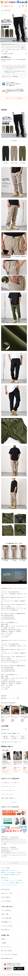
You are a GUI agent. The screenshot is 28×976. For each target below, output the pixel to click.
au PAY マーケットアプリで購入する (14, 98)
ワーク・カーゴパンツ (14, 838)
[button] (26, 53)
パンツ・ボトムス (4, 838)
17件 (18, 733)
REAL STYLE (13, 847)
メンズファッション (14, 836)
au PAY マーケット (4, 836)
